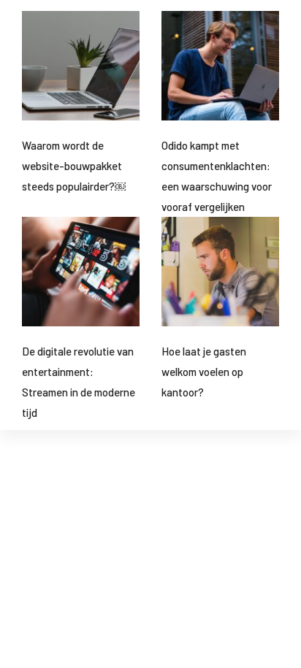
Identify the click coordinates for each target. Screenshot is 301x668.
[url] (81, 65)
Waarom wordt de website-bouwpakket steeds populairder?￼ (74, 166)
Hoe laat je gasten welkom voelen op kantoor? (203, 372)
